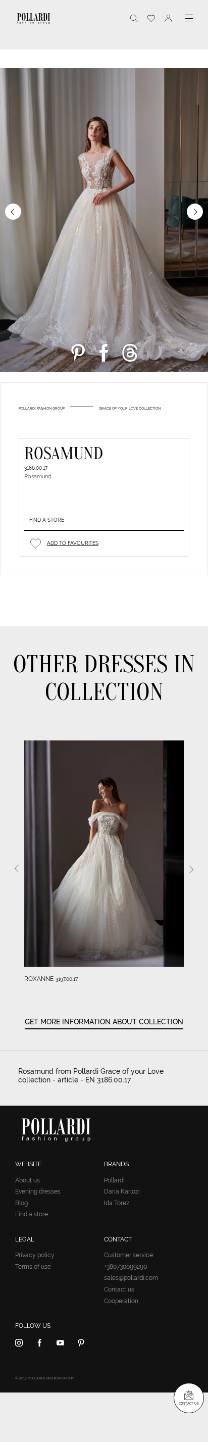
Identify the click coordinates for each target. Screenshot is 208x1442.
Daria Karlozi (122, 1191)
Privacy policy (35, 1255)
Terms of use (33, 1266)
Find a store (46, 520)
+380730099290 (125, 1266)
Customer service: (129, 1255)
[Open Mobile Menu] (189, 18)
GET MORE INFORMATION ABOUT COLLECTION (104, 1022)
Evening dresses (38, 1191)
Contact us (119, 1289)
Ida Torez (116, 1203)
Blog (21, 1203)
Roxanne (39, 978)
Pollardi (114, 1180)
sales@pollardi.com (131, 1277)
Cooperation (121, 1301)
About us (27, 1180)
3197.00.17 (67, 979)
